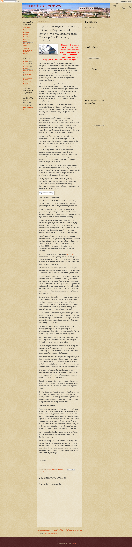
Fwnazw (25, 34)
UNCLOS (69, 254)
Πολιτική (25, 61)
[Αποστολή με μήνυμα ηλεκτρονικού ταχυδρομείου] (68, 469)
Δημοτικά (25, 66)
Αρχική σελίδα (58, 530)
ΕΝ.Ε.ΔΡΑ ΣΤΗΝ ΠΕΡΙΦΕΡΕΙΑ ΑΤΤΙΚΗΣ (27, 52)
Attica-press (26, 27)
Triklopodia (26, 48)
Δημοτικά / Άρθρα (28, 74)
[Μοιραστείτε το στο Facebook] (73, 469)
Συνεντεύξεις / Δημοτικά (27, 82)
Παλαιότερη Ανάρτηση (74, 530)
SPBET (25, 46)
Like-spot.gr (26, 36)
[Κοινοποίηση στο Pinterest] (74, 469)
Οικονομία (26, 64)
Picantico (25, 41)
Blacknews (26, 30)
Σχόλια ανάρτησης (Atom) (50, 533)
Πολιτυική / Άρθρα (28, 70)
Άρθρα (45, 472)
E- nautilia (26, 32)
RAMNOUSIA (26, 43)
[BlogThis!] (69, 469)
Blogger (74, 543)
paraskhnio (26, 39)
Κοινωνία (25, 68)
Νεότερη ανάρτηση (43, 530)
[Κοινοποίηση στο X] (71, 469)
